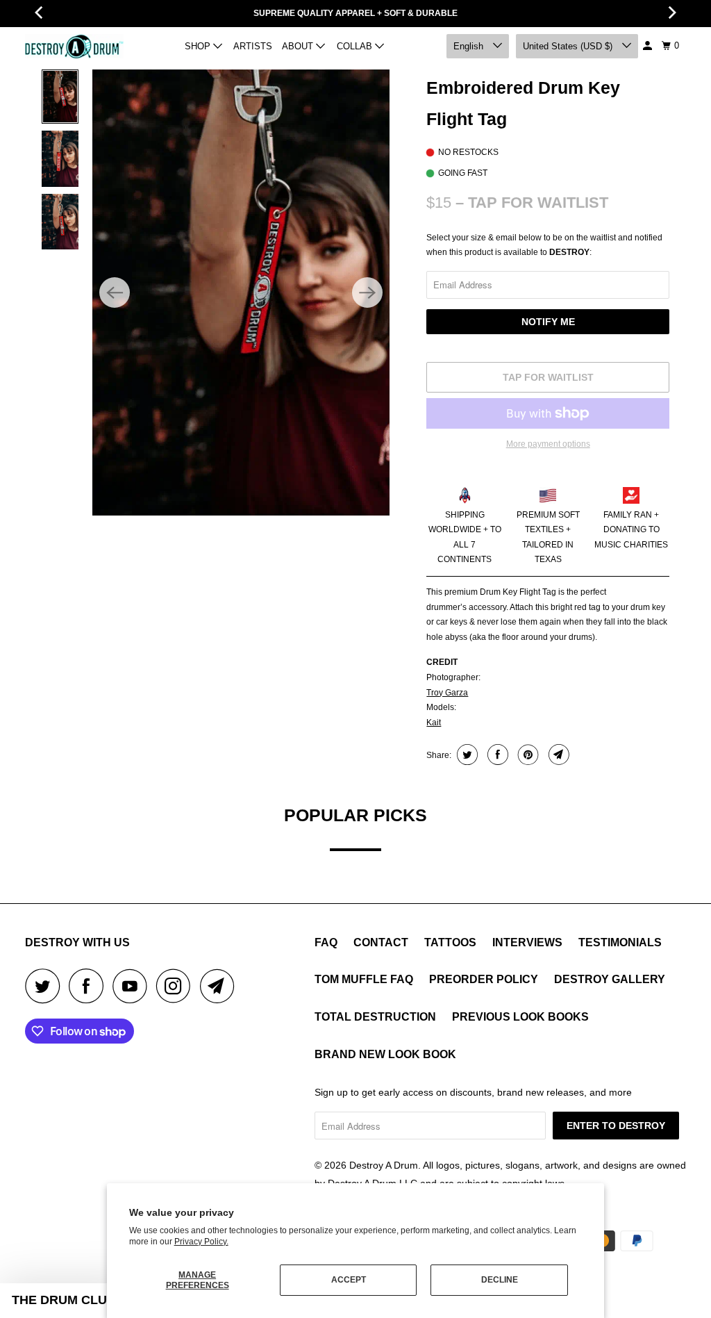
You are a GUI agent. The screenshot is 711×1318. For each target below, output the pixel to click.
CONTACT (380, 942)
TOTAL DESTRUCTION (375, 1017)
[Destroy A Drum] (74, 46)
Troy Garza (447, 693)
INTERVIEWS (527, 942)
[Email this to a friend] (557, 754)
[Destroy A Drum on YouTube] (133, 986)
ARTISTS (252, 46)
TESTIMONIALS (620, 942)
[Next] (367, 292)
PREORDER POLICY (483, 979)
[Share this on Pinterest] (527, 754)
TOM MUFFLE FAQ (364, 979)
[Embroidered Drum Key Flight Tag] (241, 292)
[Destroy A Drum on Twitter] (46, 986)
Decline (499, 1280)
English (469, 46)
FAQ (326, 942)
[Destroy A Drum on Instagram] (177, 986)
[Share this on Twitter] (465, 754)
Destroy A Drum (383, 1165)
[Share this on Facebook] (496, 754)
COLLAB (356, 46)
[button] (64, 1300)
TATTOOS (450, 942)
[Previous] (114, 292)
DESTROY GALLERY (609, 979)
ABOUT (299, 46)
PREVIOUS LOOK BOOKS (520, 1017)
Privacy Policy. (201, 1241)
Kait (433, 722)
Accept (348, 1280)
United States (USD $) (569, 46)
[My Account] (648, 46)
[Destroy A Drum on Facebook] (89, 986)
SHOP (199, 46)
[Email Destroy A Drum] (221, 986)
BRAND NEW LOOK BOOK (385, 1054)
